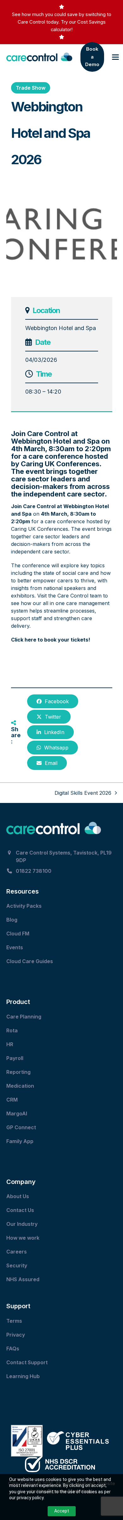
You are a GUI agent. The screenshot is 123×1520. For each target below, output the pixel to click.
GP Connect (21, 1127)
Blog (11, 920)
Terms (14, 1321)
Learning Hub (23, 1376)
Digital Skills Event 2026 (83, 793)
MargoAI (16, 1113)
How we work (22, 1238)
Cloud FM (18, 933)
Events (15, 947)
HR (9, 1044)
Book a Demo (92, 57)
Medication (20, 1086)
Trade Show (30, 88)
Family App (20, 1141)
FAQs (12, 1348)
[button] (115, 57)
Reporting (18, 1072)
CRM (12, 1100)
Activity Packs (24, 906)
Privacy (15, 1335)
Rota (12, 1030)
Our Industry (22, 1224)
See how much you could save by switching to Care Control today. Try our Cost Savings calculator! (61, 22)
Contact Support (27, 1362)
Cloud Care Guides (30, 961)
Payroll (14, 1058)
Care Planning (24, 1016)
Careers (16, 1251)
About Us (17, 1196)
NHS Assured (23, 1279)
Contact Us (20, 1210)
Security (16, 1265)
